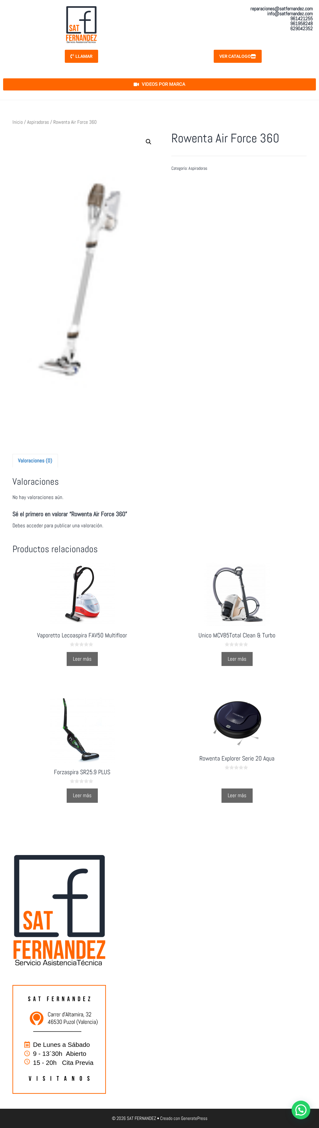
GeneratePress (194, 1118)
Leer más (82, 658)
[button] (148, 141)
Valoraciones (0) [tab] (35, 460)
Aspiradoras (38, 122)
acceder (34, 525)
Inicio (17, 122)
